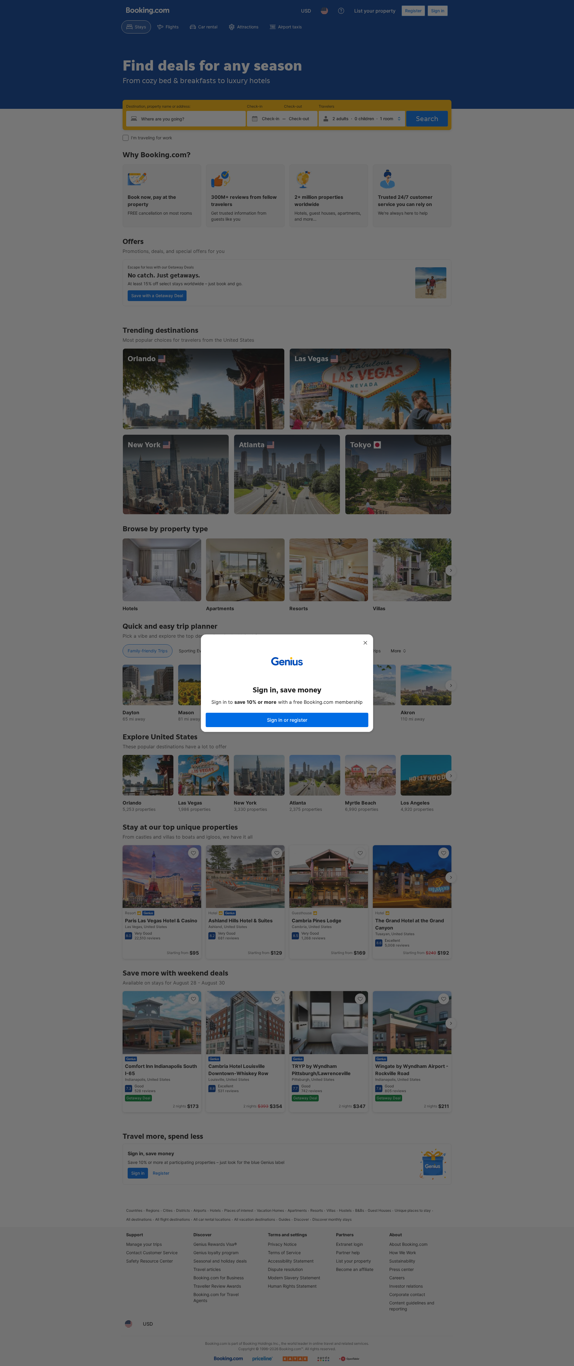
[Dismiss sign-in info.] (365, 642)
